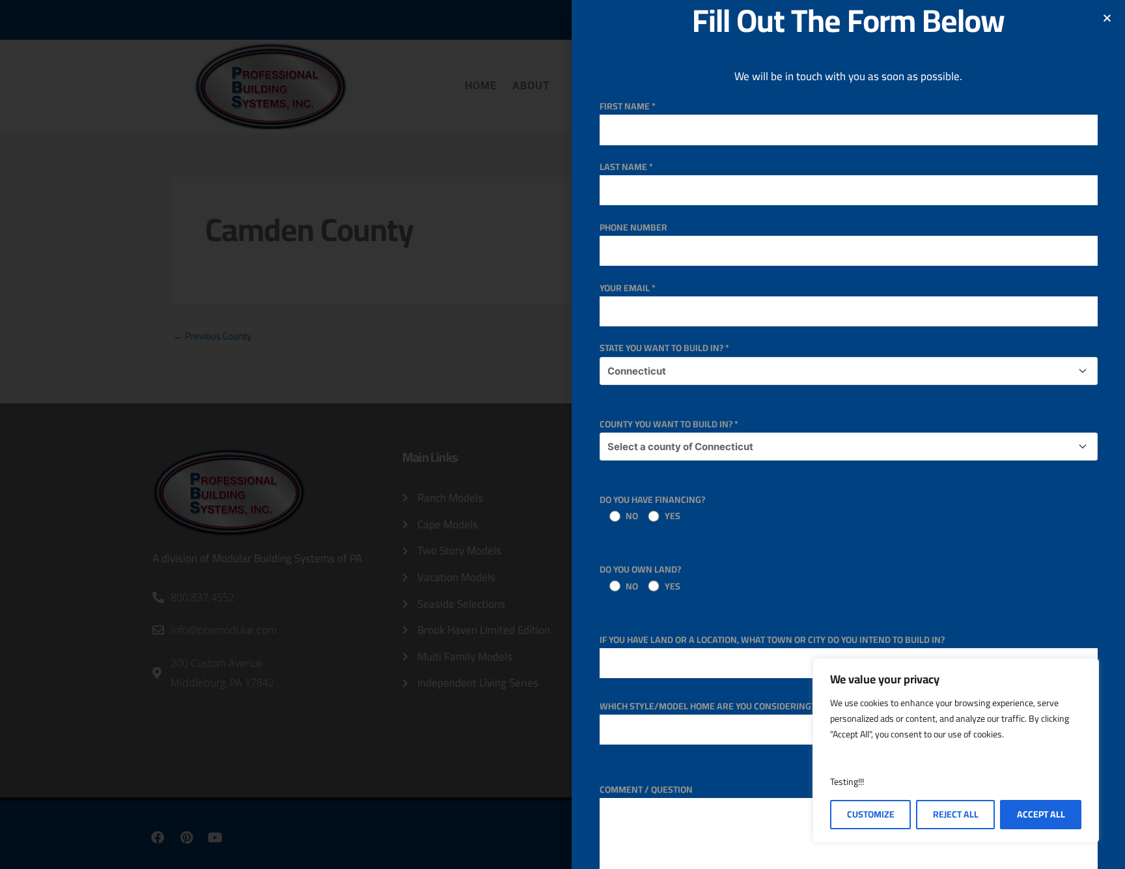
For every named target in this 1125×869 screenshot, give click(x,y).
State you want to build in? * (664, 347)
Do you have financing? (652, 507)
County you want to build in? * (669, 424)
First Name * (628, 106)
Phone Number (633, 227)
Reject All (956, 814)
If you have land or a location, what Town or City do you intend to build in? (772, 639)
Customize (871, 814)
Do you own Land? (640, 577)
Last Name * (626, 166)
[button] (1107, 18)
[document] (562, 434)
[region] (955, 750)
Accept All (1041, 814)
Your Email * (628, 287)
